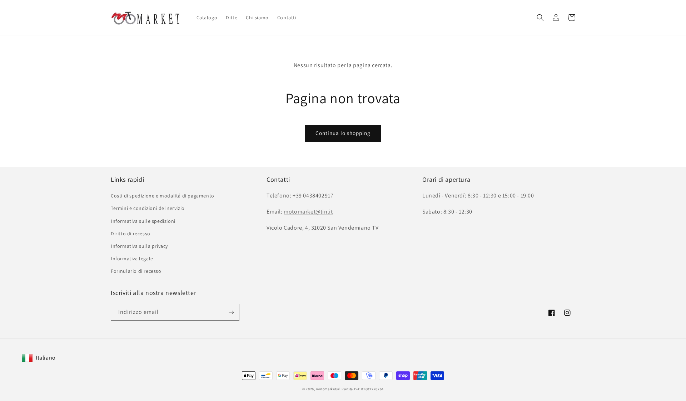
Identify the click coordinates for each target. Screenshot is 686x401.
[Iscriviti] (231, 312)
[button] (540, 17)
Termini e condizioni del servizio (148, 208)
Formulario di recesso (136, 271)
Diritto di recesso (130, 233)
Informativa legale (132, 258)
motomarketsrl (328, 389)
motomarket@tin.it (308, 211)
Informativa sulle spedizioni (143, 221)
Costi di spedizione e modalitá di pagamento (162, 195)
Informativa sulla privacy (139, 246)
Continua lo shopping (343, 133)
